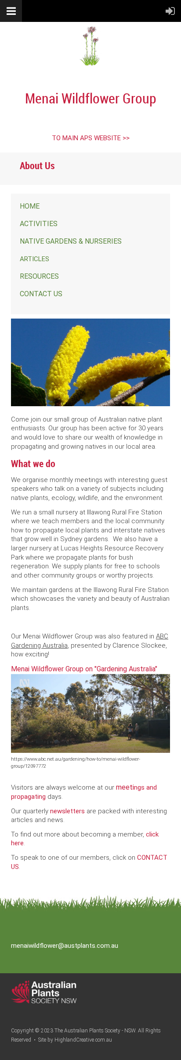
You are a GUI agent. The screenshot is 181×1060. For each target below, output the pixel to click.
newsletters (67, 811)
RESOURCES (39, 276)
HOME (30, 206)
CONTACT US (41, 294)
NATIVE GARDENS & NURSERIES (71, 241)
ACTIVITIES (39, 224)
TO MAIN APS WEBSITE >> (91, 138)
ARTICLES (34, 259)
